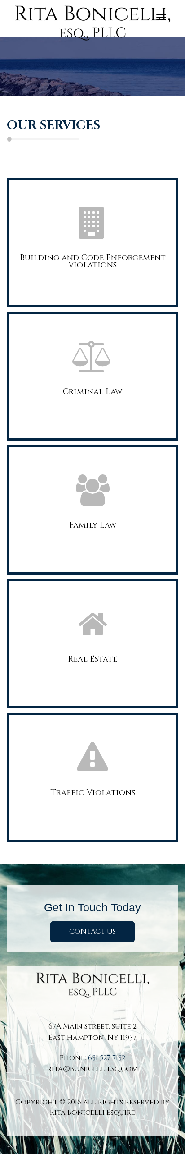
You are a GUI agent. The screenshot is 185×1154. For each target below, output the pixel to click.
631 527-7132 (106, 1058)
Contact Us (92, 932)
